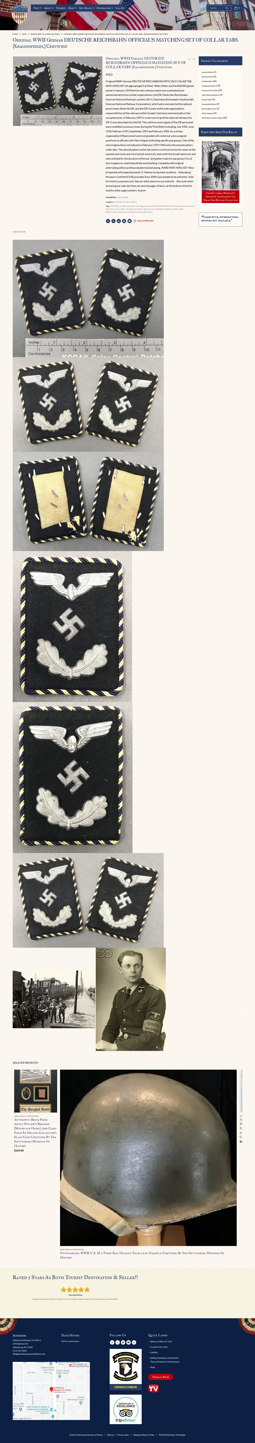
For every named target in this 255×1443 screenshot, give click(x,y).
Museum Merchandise (210, 90)
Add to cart (52, 1074)
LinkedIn (118, 221)
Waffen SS (169, 209)
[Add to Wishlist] (55, 1116)
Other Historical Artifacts (210, 95)
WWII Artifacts (111, 212)
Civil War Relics (207, 81)
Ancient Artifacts (208, 72)
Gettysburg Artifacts (209, 86)
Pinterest (124, 221)
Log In (120, 8)
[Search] (227, 7)
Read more (231, 1074)
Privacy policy (123, 1435)
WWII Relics (148, 212)
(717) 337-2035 (20, 1351)
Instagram (134, 1342)
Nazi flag (129, 209)
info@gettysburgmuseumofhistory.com (29, 1354)
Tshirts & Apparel (208, 113)
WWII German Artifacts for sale (130, 212)
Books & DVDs (207, 77)
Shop (71, 8)
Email (129, 221)
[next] (194, 59)
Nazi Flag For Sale (140, 209)
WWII (181, 209)
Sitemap (110, 1435)
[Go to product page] (35, 1091)
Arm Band (123, 206)
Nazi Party (151, 209)
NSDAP (159, 209)
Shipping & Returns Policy (144, 1435)
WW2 (175, 209)
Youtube (128, 1342)
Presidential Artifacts (209, 104)
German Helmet (188, 206)
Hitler (122, 209)
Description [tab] (19, 232)
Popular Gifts (206, 100)
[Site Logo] (19, 14)
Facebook (108, 221)
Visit (36, 8)
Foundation (104, 8)
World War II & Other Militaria (125, 202)
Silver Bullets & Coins (209, 109)
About (47, 8)
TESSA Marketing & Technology (172, 1435)
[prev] (189, 59)
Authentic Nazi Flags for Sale (139, 206)
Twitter (113, 221)
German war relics (113, 209)
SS (163, 209)
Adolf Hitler (114, 206)
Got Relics (85, 8)
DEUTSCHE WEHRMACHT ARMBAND (166, 206)
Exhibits (61, 8)
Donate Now (160, 1377)
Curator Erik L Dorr (159, 1347)
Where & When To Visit (161, 1341)
